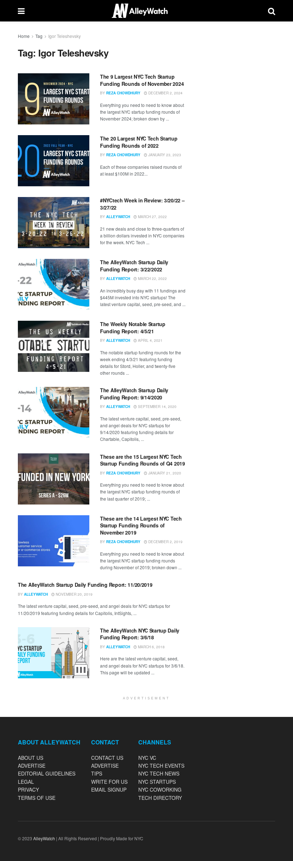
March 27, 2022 (152, 216)
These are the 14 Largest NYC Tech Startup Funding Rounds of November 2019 (141, 525)
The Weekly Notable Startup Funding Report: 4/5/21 (132, 327)
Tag (39, 36)
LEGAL (26, 781)
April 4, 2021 (150, 340)
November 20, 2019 (74, 594)
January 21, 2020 (164, 473)
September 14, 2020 (157, 406)
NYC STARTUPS (157, 781)
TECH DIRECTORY (160, 797)
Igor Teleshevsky (64, 36)
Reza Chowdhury (123, 92)
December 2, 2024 (165, 92)
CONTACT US (107, 757)
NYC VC (147, 757)
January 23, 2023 (164, 154)
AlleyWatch (118, 216)
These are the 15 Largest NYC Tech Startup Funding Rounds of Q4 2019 (142, 460)
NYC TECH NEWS (158, 773)
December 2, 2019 (165, 541)
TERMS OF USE (36, 797)
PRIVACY (28, 789)
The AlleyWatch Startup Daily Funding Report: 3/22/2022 (134, 266)
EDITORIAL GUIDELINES (46, 773)
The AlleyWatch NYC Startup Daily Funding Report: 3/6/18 (139, 634)
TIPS (96, 773)
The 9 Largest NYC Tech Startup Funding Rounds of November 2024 (142, 80)
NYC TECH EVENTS (161, 765)
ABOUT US (30, 757)
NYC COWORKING (160, 789)
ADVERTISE (31, 765)
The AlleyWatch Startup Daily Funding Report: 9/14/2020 (134, 394)
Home (24, 36)
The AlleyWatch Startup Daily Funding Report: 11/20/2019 (85, 584)
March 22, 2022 (152, 278)
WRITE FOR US (109, 781)
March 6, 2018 (151, 646)
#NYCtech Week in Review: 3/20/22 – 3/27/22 (142, 204)
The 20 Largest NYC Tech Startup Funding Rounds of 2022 (138, 142)
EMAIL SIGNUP (108, 789)
